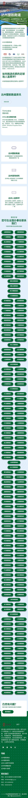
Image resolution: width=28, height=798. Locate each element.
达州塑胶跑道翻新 (7, 49)
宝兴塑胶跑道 (20, 570)
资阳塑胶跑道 (20, 261)
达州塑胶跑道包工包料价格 (9, 47)
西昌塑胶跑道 (20, 330)
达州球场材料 (14, 176)
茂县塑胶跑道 (7, 594)
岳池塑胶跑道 (7, 535)
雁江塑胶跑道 (7, 584)
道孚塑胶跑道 (20, 629)
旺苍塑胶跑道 (20, 428)
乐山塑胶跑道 (20, 256)
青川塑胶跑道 (7, 433)
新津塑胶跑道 (20, 359)
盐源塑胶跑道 (20, 658)
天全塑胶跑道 (20, 565)
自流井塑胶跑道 (14, 364)
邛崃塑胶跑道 (7, 305)
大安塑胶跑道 (20, 369)
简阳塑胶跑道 (20, 320)
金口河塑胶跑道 (14, 467)
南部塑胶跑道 (20, 491)
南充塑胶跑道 (20, 266)
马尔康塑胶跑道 (14, 295)
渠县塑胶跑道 (20, 550)
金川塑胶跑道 (7, 604)
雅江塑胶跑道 (7, 629)
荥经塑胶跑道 (7, 560)
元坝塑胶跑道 (20, 423)
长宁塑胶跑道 (20, 521)
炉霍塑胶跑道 (7, 633)
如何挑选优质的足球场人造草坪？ (13, 75)
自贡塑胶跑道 (7, 256)
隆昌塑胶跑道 (7, 320)
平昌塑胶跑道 (20, 580)
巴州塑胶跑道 (7, 575)
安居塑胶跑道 (20, 442)
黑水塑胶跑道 (7, 609)
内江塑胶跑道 (20, 251)
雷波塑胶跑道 (20, 692)
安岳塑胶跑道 (20, 584)
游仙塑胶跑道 (7, 408)
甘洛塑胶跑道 (20, 687)
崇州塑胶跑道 (20, 300)
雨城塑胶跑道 (7, 555)
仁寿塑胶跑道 (7, 506)
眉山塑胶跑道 (7, 242)
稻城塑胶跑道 (7, 653)
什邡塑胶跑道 (20, 310)
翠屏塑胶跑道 (20, 516)
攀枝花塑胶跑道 (14, 281)
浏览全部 (6, 101)
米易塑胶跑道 (20, 379)
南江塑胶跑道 (7, 580)
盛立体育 (24, 794)
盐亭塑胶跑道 (7, 413)
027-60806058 (9, 782)
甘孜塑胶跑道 (7, 251)
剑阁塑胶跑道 (20, 433)
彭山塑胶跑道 (20, 506)
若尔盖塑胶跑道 (14, 614)
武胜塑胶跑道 (20, 535)
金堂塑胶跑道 (7, 354)
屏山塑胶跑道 (20, 531)
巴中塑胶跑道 (7, 246)
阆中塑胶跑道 (7, 325)
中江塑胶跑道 (20, 398)
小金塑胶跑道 (20, 604)
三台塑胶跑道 (20, 408)
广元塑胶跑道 (7, 237)
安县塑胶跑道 (20, 413)
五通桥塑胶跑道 (14, 462)
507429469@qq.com (10, 779)
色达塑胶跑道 (20, 643)
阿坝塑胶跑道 (7, 261)
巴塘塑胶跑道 (20, 648)
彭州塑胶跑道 (7, 300)
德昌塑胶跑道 (7, 663)
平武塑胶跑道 (20, 418)
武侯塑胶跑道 (7, 340)
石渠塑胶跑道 (7, 643)
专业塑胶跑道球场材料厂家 (13, 794)
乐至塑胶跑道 (7, 589)
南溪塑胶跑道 (7, 521)
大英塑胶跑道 (20, 447)
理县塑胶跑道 (20, 589)
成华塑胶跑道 (20, 340)
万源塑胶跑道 (20, 325)
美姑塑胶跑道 (7, 692)
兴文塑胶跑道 (7, 531)
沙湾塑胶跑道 (20, 457)
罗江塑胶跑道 (7, 403)
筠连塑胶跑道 (20, 526)
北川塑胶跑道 (7, 418)
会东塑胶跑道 (7, 668)
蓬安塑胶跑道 (7, 496)
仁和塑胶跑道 (7, 379)
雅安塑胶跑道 (20, 276)
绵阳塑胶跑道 (20, 237)
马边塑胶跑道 (20, 482)
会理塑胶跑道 (20, 663)
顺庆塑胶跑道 (7, 486)
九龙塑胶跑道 (20, 624)
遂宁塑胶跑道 (20, 271)
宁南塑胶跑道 (20, 668)
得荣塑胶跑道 (20, 653)
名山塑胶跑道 (20, 555)
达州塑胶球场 (5, 760)
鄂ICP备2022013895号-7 (14, 796)
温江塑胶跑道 (20, 349)
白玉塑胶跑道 (20, 638)
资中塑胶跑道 (7, 457)
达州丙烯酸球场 (6, 766)
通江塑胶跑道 (20, 575)
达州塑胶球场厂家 (19, 3)
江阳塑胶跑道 (7, 384)
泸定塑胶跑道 (20, 619)
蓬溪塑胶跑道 (7, 447)
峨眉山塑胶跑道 (14, 286)
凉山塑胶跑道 (7, 276)
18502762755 (23, 23)
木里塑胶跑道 (7, 658)
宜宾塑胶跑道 (7, 266)
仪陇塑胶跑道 (20, 496)
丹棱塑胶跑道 (20, 511)
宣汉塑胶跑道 (7, 545)
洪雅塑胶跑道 (7, 511)
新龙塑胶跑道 (20, 633)
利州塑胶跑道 (20, 438)
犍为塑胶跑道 (7, 472)
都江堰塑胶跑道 (14, 291)
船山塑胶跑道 (7, 442)
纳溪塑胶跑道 (20, 384)
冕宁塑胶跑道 (20, 682)
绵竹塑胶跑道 (7, 315)
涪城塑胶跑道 (20, 403)
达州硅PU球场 (5, 768)
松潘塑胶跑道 (20, 594)
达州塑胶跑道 (14, 154)
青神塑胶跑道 (7, 516)
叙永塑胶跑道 (20, 393)
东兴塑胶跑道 (7, 452)
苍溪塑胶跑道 (7, 438)
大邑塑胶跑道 (7, 359)
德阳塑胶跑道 (20, 232)
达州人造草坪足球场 (7, 763)
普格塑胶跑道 (7, 673)
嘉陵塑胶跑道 (7, 491)
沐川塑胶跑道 (20, 477)
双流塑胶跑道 (20, 354)
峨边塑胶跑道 (7, 482)
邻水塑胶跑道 (7, 540)
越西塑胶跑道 (7, 687)
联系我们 (8, 712)
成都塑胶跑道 (7, 232)
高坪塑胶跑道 (20, 486)
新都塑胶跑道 (7, 349)
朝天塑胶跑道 (7, 428)
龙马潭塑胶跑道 (14, 389)
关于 (18, 724)
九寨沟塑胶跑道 (14, 599)
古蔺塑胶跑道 (7, 398)
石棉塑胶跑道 (7, 565)
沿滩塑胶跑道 (7, 374)
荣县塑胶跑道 (20, 374)
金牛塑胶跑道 (20, 335)
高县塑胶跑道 (7, 526)
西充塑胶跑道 (7, 501)
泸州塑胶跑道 (7, 271)
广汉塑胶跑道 (7, 310)
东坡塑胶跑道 (20, 501)
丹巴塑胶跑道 (7, 624)
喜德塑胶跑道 (7, 682)
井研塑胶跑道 (20, 472)
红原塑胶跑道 (7, 619)
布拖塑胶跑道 (20, 673)
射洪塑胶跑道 (20, 315)
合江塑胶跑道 (7, 393)
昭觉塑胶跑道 (20, 678)
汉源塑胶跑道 (20, 560)
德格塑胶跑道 (7, 638)
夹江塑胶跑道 (7, 477)
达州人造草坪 (14, 198)
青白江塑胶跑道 (14, 344)
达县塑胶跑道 (20, 540)
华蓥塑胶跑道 (7, 335)
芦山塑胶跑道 (7, 570)
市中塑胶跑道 (7, 423)
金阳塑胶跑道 (7, 678)
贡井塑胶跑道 (7, 369)
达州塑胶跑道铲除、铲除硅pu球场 (11, 45)
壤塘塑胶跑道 (20, 609)
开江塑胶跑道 (20, 545)
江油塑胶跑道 (20, 305)
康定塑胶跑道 (7, 330)
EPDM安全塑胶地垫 (9, 117)
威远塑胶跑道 (20, 452)
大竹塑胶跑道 (7, 550)
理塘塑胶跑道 (7, 648)
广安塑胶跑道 (20, 242)
